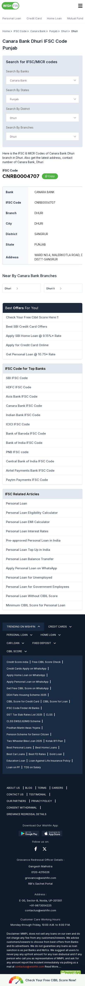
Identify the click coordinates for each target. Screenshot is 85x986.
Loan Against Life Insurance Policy (49, 760)
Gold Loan (56, 754)
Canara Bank (38, 31)
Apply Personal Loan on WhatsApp (27, 681)
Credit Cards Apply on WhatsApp (26, 668)
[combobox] (42, 80)
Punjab (53, 31)
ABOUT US (13, 787)
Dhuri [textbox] (13, 117)
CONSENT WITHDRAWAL (22, 807)
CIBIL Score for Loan (55, 701)
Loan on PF (13, 767)
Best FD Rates (37, 754)
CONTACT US (15, 794)
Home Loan (54, 18)
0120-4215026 (40, 872)
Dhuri (64, 31)
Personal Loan (11, 18)
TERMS (42, 787)
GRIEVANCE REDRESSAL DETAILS (26, 814)
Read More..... (53, 966)
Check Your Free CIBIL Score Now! (50, 980)
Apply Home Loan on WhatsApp (26, 675)
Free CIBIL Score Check (46, 662)
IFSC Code (20, 31)
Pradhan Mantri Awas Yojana (23, 727)
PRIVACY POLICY (41, 801)
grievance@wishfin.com (40, 877)
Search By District (18, 108)
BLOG (28, 787)
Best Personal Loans (19, 747)
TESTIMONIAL (37, 794)
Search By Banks (17, 71)
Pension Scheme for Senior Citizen (28, 734)
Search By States (17, 90)
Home (6, 31)
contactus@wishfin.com (40, 910)
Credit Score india (17, 662)
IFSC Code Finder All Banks (23, 708)
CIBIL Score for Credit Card (23, 701)
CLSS (49, 714)
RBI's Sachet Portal (40, 883)
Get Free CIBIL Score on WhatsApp (28, 688)
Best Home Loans (46, 747)
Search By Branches (19, 127)
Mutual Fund (75, 18)
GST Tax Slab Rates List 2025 (24, 714)
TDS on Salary (32, 767)
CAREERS (57, 787)
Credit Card (34, 18)
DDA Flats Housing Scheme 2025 (26, 694)
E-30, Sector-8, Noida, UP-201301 (40, 900)
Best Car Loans (16, 754)
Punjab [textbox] (14, 99)
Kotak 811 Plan (54, 740)
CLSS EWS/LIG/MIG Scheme (23, 721)
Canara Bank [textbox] (18, 80)
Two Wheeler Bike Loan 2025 (24, 740)
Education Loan (16, 760)
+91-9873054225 (40, 905)
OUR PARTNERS (16, 801)
